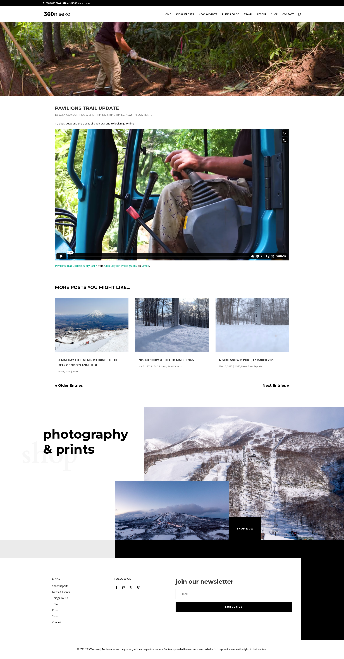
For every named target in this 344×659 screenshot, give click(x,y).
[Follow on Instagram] (124, 587)
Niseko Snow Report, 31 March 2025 (166, 360)
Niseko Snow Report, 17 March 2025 (246, 360)
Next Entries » (275, 385)
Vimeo (145, 265)
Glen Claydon (68, 114)
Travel (248, 14)
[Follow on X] (131, 587)
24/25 (157, 366)
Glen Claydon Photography (120, 265)
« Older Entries (69, 385)
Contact (288, 14)
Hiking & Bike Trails (110, 114)
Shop (274, 14)
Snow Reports (184, 14)
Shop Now (245, 528)
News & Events (208, 14)
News (129, 114)
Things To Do (230, 14)
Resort (261, 14)
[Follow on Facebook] (117, 587)
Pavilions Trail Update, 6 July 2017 (76, 265)
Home (167, 14)
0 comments (143, 114)
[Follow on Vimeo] (138, 587)
